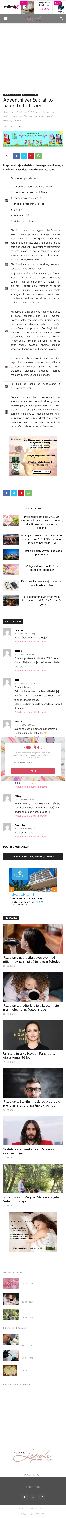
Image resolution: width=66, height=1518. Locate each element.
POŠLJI (33, 771)
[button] (33, 747)
